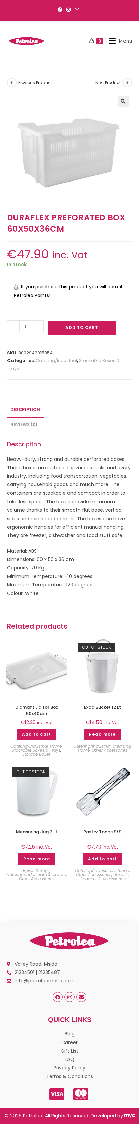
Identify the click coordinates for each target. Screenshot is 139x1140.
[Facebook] (58, 997)
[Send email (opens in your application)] (77, 10)
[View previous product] (12, 82)
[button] (123, 101)
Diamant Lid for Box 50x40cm (36, 710)
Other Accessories (109, 750)
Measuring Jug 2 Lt (36, 832)
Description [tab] (25, 409)
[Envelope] (81, 997)
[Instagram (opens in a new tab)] (68, 10)
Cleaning (122, 746)
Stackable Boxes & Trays (36, 750)
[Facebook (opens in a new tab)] (61, 10)
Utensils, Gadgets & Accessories (104, 877)
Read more (102, 734)
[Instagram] (69, 997)
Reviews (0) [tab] (23, 424)
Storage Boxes (36, 754)
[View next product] (127, 82)
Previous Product (35, 82)
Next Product (108, 82)
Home (56, 746)
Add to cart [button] (36, 734)
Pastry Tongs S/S (102, 832)
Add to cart (81, 327)
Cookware (56, 875)
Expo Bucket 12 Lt (102, 707)
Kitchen (121, 870)
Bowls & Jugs (36, 870)
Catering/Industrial (56, 360)
